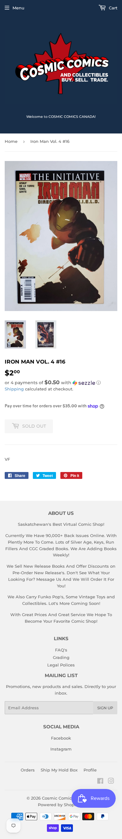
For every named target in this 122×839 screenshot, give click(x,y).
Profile (90, 769)
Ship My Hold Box (59, 769)
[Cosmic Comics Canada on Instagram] (111, 781)
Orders (28, 769)
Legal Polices (61, 664)
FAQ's (61, 649)
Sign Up (105, 708)
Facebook (61, 738)
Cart (112, 7)
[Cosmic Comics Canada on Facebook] (100, 781)
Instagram (61, 748)
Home (11, 141)
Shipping (14, 388)
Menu (18, 7)
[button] (61, 382)
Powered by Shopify (58, 804)
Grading (61, 657)
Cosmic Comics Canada (66, 798)
